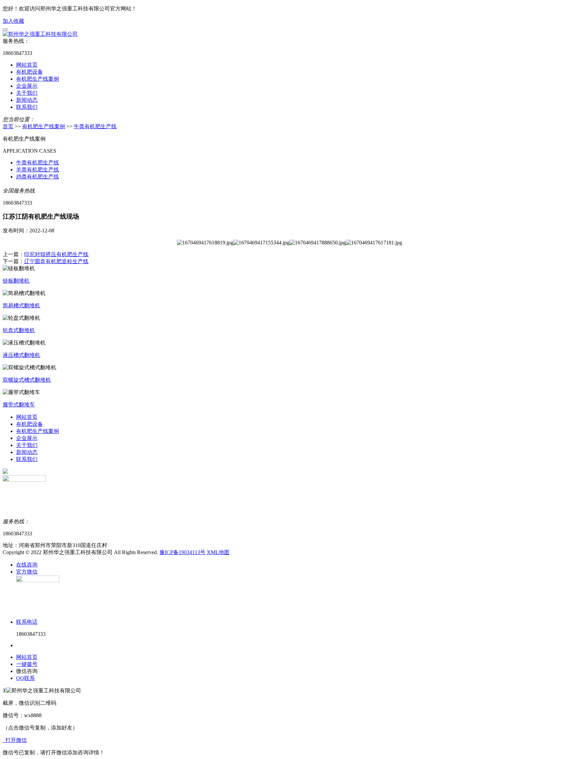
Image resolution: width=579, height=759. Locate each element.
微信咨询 (27, 671)
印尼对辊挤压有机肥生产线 (56, 254)
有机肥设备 (29, 72)
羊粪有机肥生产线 (37, 169)
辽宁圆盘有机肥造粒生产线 (56, 261)
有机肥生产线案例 (37, 79)
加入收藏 (13, 21)
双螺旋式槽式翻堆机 (27, 380)
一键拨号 (27, 664)
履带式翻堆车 (19, 404)
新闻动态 (27, 100)
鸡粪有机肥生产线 (37, 176)
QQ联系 (25, 678)
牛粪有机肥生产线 (95, 126)
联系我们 (27, 107)
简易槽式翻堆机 (21, 305)
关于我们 (27, 93)
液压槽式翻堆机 (21, 355)
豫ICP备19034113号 (182, 552)
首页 (8, 126)
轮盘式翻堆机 (19, 330)
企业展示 (27, 86)
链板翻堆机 (16, 281)
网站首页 (27, 65)
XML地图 (218, 552)
